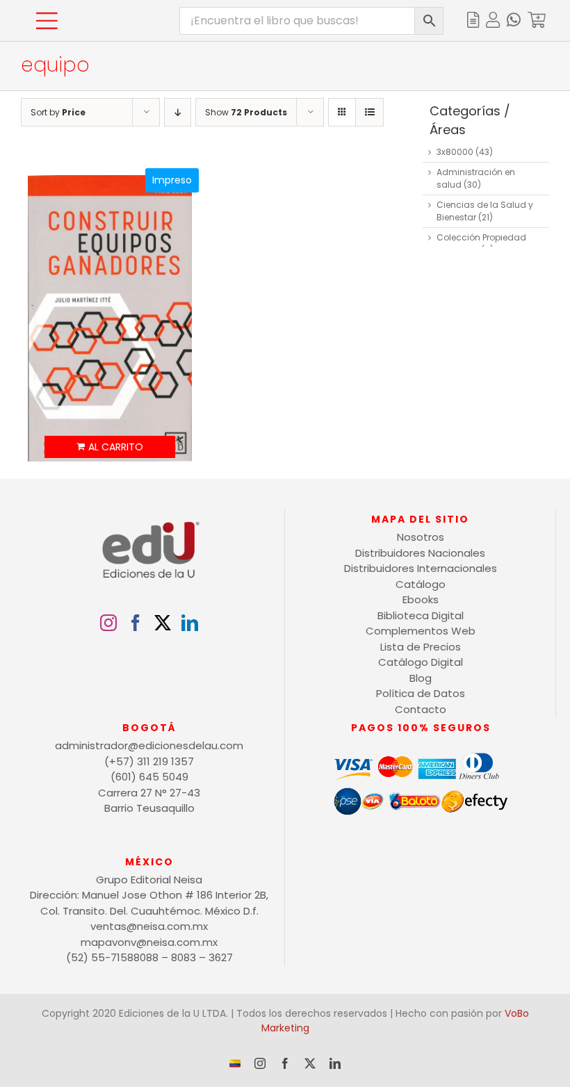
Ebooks (420, 599)
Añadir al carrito (110, 447)
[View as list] (369, 112)
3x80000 (455, 152)
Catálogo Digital (420, 662)
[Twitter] (162, 622)
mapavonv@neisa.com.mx (149, 942)
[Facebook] (135, 622)
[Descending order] (177, 112)
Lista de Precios (420, 646)
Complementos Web (420, 630)
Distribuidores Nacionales (420, 553)
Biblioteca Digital (420, 615)
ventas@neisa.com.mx (149, 926)
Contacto (420, 709)
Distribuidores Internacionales (420, 568)
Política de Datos (420, 693)
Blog (420, 678)
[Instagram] (108, 622)
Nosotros (420, 537)
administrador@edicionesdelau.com (149, 745)
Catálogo (421, 584)
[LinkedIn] (189, 622)
